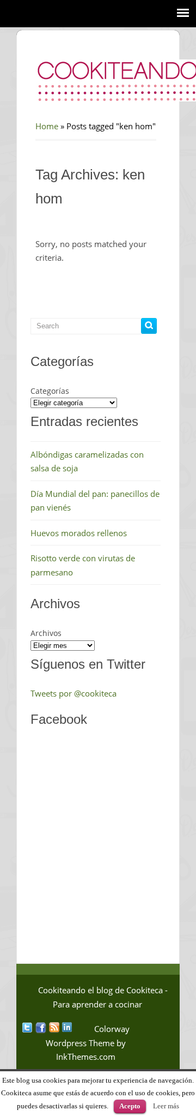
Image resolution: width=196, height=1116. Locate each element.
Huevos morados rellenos (78, 532)
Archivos (46, 633)
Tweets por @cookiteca (73, 693)
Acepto (129, 1106)
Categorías (49, 391)
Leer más (166, 1106)
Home (46, 126)
